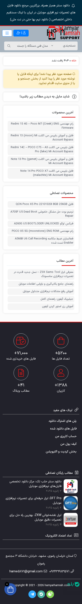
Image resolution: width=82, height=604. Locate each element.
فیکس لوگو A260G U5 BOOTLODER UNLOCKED (43, 224)
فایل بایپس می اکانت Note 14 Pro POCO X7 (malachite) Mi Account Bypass (46, 173)
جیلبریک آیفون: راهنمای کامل (56, 299)
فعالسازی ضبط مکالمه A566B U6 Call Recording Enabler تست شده (44, 241)
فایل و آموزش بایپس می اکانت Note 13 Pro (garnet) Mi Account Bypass (42, 161)
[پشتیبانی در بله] (73, 584)
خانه (74, 61)
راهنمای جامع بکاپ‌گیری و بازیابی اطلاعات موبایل (46, 284)
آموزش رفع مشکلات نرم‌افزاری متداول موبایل (48, 291)
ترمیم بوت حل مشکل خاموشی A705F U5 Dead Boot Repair (41, 214)
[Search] (9, 46)
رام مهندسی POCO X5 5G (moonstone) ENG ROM (42, 231)
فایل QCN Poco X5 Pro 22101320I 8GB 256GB (44, 204)
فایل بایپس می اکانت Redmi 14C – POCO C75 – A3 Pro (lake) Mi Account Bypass (42, 149)
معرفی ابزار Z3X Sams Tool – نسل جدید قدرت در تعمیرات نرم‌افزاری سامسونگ (43, 274)
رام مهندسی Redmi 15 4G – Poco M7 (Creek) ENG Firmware (42, 126)
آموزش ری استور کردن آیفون (57, 307)
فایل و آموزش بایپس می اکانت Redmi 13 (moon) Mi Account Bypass (42, 138)
